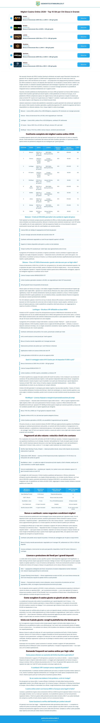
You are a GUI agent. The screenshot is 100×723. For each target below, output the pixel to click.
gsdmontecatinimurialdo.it (52, 4)
